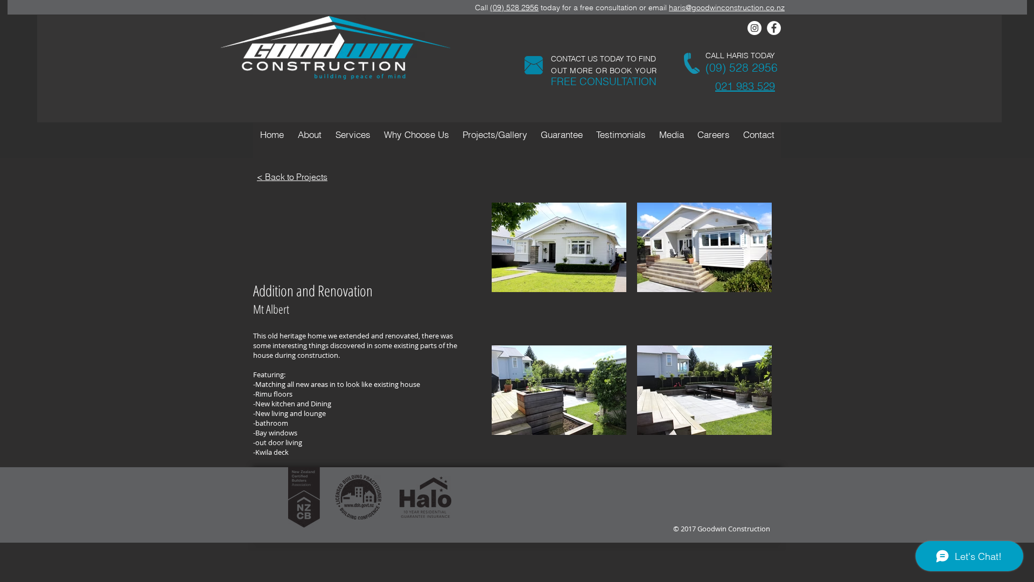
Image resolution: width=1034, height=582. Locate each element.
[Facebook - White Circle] (774, 28)
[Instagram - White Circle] (754, 28)
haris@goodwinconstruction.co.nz (727, 7)
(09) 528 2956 (514, 7)
